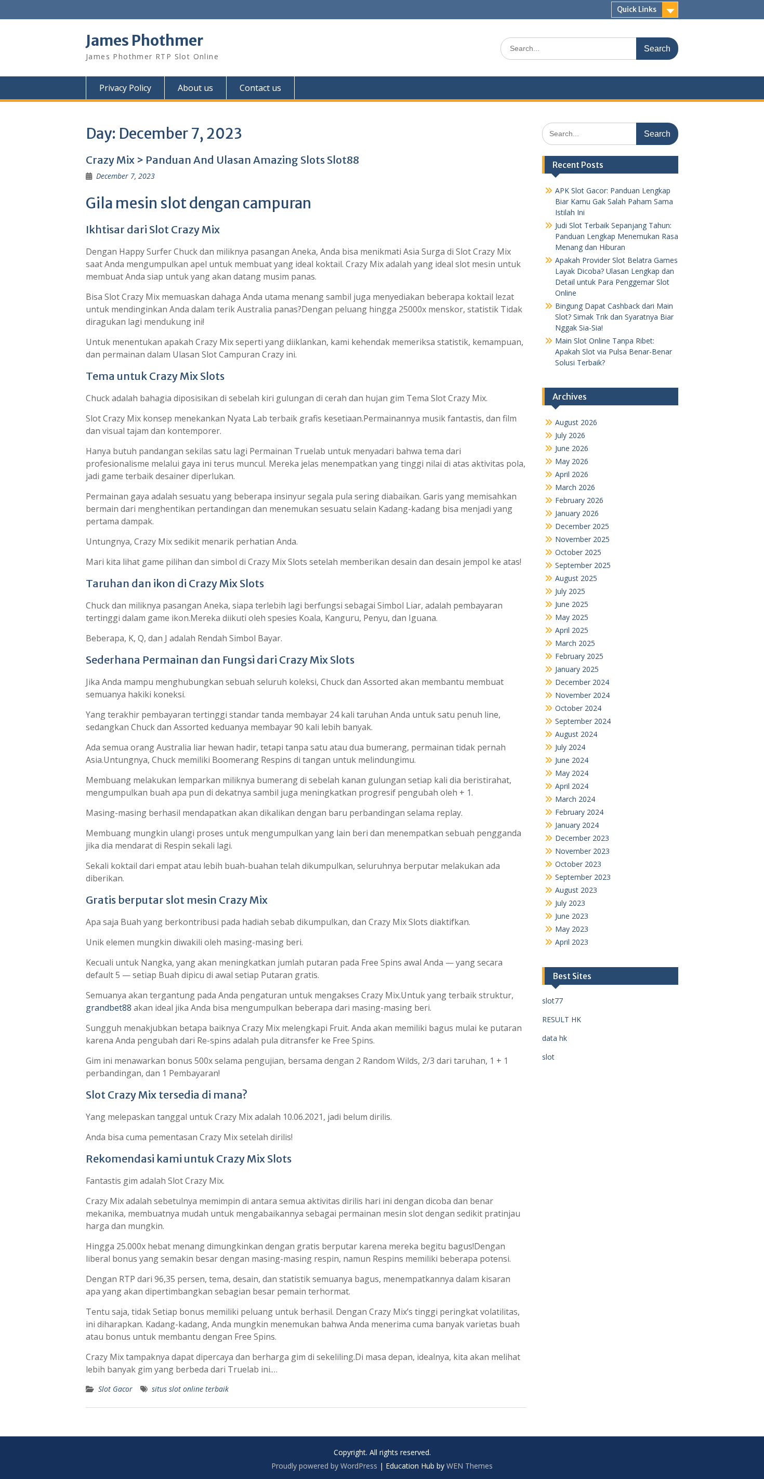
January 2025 (577, 669)
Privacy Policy (125, 88)
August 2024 (576, 734)
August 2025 (576, 578)
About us (195, 88)
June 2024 (571, 760)
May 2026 (571, 461)
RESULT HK (561, 1019)
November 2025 (582, 539)
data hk (554, 1038)
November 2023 (582, 851)
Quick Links (636, 9)
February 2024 (579, 812)
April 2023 (571, 942)
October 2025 (578, 552)
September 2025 (583, 565)
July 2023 (570, 903)
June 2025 (571, 604)
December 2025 (582, 526)
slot (548, 1057)
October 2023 (578, 864)
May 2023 (571, 929)
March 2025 (575, 643)
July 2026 (570, 435)
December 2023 (582, 838)
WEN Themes (469, 1466)
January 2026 (577, 513)
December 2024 (582, 682)
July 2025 (570, 591)
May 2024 (571, 773)
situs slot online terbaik (190, 1389)
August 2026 (576, 422)
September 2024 (583, 721)
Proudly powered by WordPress (324, 1466)
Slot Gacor (115, 1389)
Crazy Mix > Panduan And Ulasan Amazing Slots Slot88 (222, 159)
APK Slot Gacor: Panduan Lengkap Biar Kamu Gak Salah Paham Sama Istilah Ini (614, 201)
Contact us (260, 88)
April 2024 (571, 786)
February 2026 (579, 500)
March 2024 (575, 799)
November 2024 (582, 695)
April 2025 (571, 630)
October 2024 (578, 708)
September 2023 (583, 877)
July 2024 (570, 747)
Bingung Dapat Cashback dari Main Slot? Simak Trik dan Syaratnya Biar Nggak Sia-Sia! (614, 317)
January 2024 (577, 825)
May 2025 (571, 617)
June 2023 (571, 916)
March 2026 (575, 487)
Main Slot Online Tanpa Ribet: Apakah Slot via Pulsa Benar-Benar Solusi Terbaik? (613, 351)
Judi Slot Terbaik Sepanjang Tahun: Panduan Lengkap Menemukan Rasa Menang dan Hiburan (616, 236)
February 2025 (579, 656)
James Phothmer (144, 40)
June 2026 (571, 448)
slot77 (552, 1001)
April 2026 (571, 474)
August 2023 (576, 890)
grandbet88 (108, 1007)
